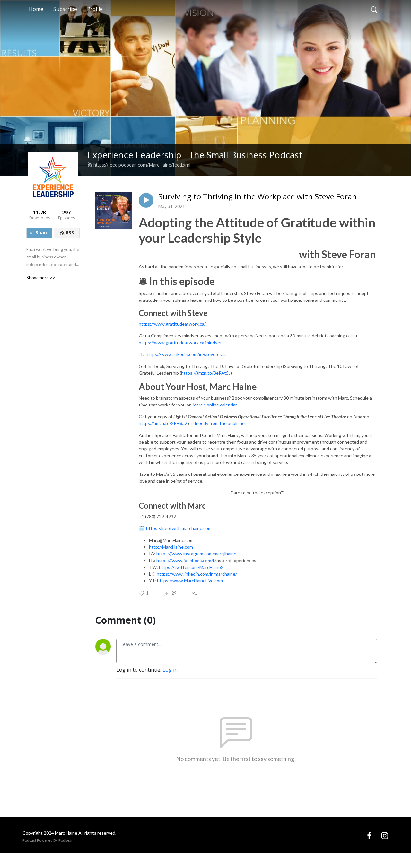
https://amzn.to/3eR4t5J (206, 373)
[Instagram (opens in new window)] (385, 835)
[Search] (374, 9)
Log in (170, 669)
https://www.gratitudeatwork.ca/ (172, 323)
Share (42, 233)
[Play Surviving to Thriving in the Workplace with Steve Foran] (146, 200)
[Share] (195, 593)
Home (36, 9)
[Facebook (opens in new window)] (369, 835)
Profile (95, 9)
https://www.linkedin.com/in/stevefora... (186, 354)
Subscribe (65, 9)
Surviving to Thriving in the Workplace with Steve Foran (257, 196)
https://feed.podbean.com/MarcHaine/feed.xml (141, 165)
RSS (70, 233)
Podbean (66, 840)
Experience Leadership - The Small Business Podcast (194, 155)
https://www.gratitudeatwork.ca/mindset (180, 342)
